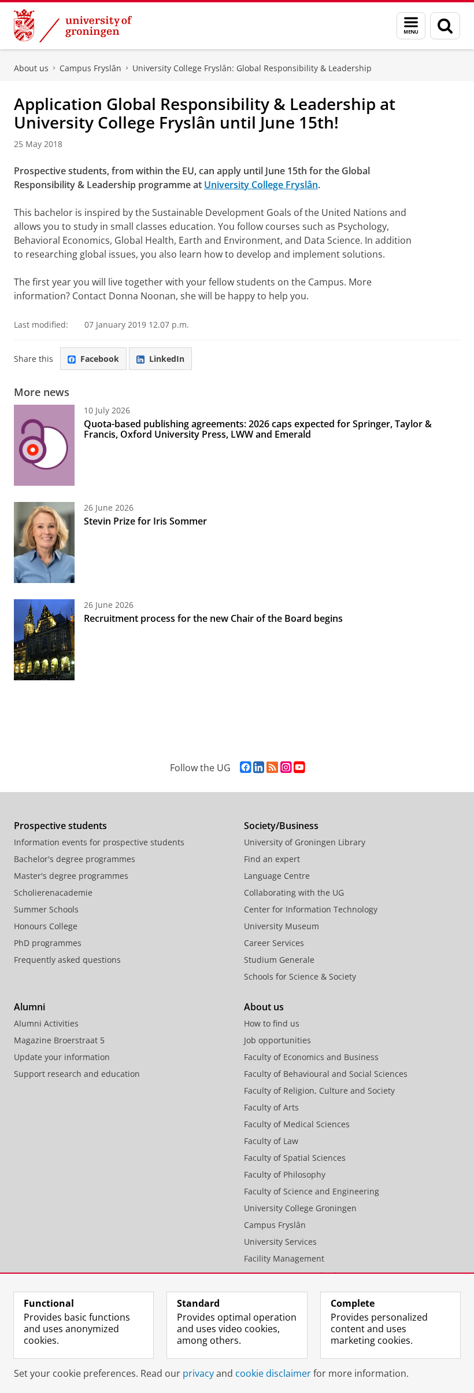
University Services (280, 1241)
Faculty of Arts (271, 1107)
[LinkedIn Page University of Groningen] (258, 767)
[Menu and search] (411, 25)
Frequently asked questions (67, 959)
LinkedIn (166, 358)
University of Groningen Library (304, 842)
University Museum (281, 926)
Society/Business (281, 825)
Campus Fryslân (90, 68)
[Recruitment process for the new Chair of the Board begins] (44, 639)
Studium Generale (279, 959)
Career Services (274, 942)
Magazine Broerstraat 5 (59, 1040)
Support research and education (77, 1073)
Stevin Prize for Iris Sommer (145, 521)
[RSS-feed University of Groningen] (272, 767)
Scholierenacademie (53, 892)
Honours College (45, 926)
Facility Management (284, 1258)
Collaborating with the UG (294, 892)
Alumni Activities (46, 1023)
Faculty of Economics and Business (311, 1056)
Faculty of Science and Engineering (311, 1191)
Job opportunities (277, 1040)
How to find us (271, 1023)
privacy (198, 1373)
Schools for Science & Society (300, 976)
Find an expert (272, 858)
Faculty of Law (271, 1140)
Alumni (29, 1007)
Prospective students (60, 825)
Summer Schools (46, 909)
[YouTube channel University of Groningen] (299, 767)
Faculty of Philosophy (284, 1174)
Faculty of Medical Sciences (297, 1124)
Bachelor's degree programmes (74, 858)
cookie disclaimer (273, 1373)
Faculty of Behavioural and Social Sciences (326, 1073)
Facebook (99, 358)
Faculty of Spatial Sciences (295, 1157)
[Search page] (445, 25)
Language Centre (277, 875)
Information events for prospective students (99, 842)
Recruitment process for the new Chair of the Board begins (213, 618)
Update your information (62, 1056)
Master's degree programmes (71, 875)
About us (31, 68)
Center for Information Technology (310, 909)
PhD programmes (48, 942)
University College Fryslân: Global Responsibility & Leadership (252, 68)
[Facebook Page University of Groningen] (245, 767)
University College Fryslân (261, 184)
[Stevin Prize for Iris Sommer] (44, 542)
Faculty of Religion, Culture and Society (319, 1090)
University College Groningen (300, 1208)
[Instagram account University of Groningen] (285, 767)
